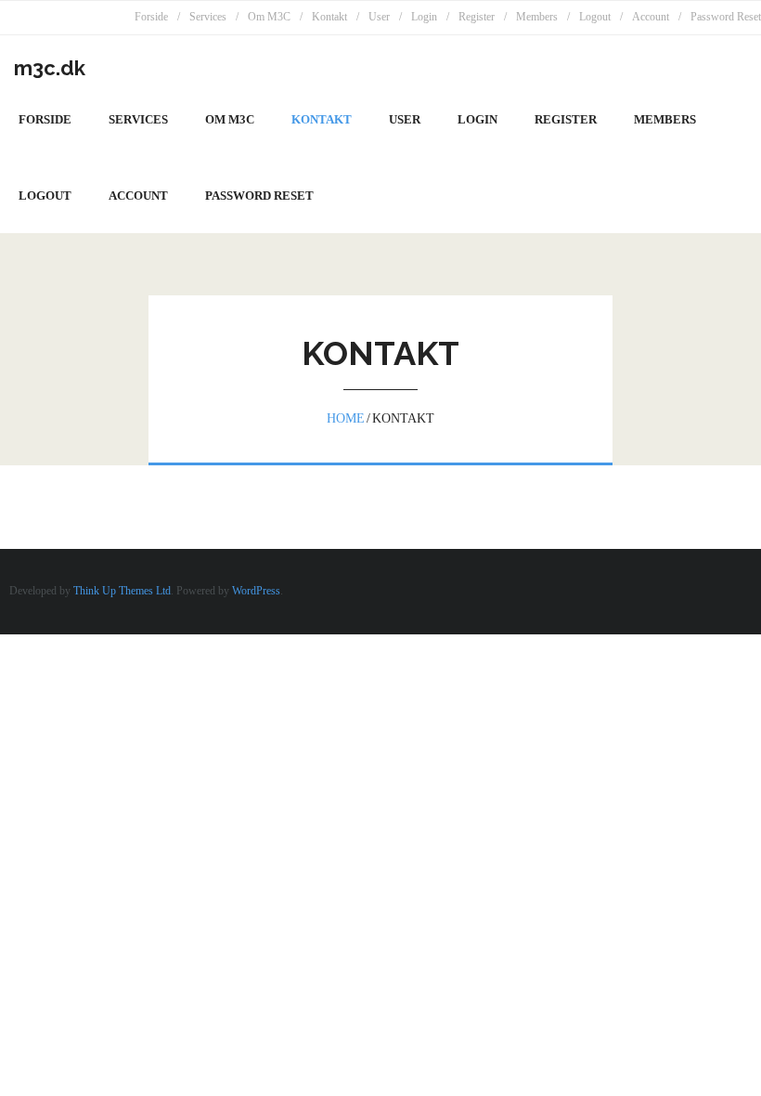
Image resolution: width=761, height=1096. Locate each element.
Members (537, 16)
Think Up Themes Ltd (122, 590)
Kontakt (329, 16)
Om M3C (269, 16)
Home (346, 418)
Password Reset (725, 16)
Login (424, 16)
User (379, 16)
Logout (595, 16)
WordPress (256, 590)
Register (476, 16)
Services (207, 16)
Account (650, 16)
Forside (151, 16)
